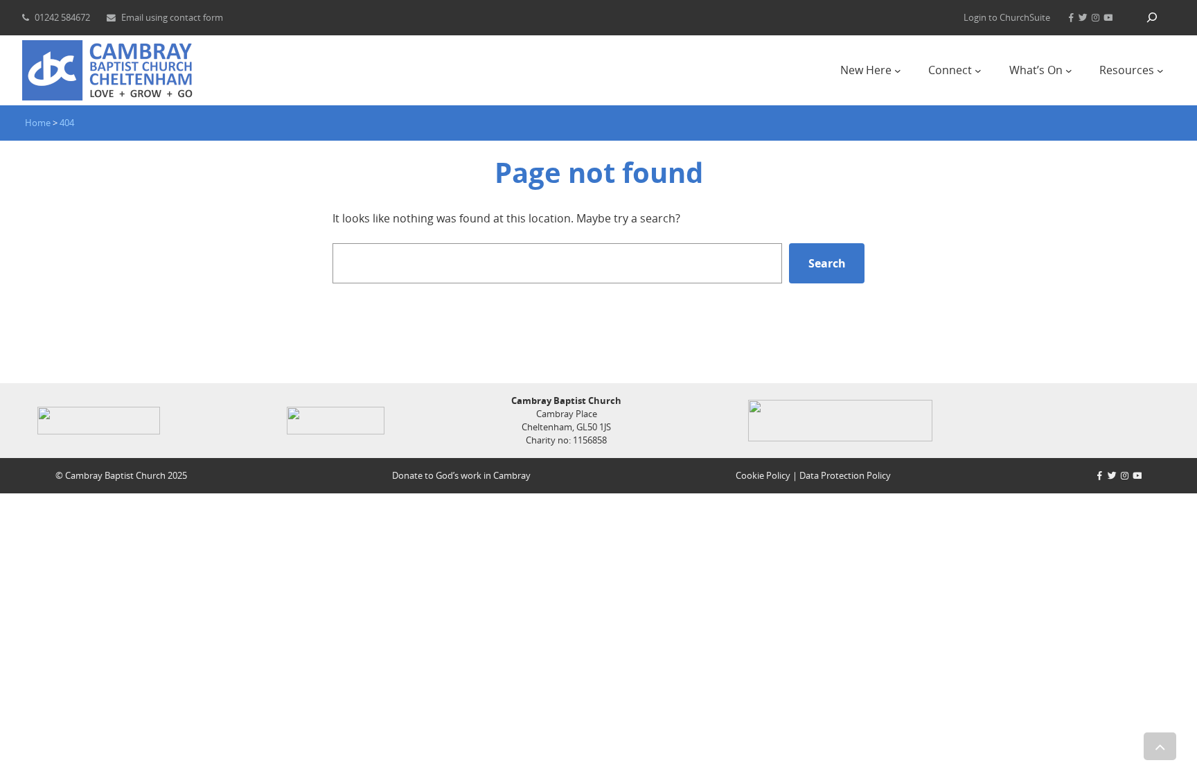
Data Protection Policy (845, 475)
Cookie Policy (763, 475)
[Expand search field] (1152, 17)
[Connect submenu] (978, 70)
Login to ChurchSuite (1007, 17)
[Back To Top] (1160, 746)
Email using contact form (172, 17)
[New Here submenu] (897, 70)
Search (827, 263)
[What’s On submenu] (1068, 70)
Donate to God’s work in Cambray (461, 475)
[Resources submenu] (1160, 70)
